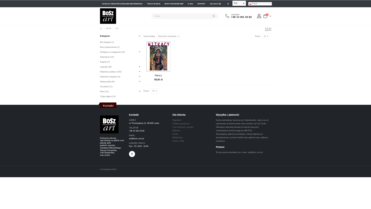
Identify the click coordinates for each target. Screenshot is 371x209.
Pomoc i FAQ (178, 141)
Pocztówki (104, 86)
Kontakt (201, 4)
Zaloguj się (215, 4)
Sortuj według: (149, 36)
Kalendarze (105, 57)
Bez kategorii (105, 42)
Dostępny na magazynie (110, 52)
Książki (103, 62)
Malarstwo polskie (107, 72)
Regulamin (176, 120)
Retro (102, 91)
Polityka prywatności (181, 123)
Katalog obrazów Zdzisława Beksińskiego (122, 4)
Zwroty (175, 134)
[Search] (213, 16)
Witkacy (158, 75)
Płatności (176, 130)
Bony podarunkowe (174, 4)
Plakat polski (105, 81)
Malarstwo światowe (108, 76)
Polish (254, 3)
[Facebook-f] (132, 154)
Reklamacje (177, 137)
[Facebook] (228, 4)
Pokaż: (258, 36)
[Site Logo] (108, 16)
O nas (190, 4)
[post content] (158, 56)
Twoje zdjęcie (153, 4)
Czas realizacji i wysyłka (182, 127)
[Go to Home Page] (101, 28)
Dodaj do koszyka (161, 68)
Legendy (104, 67)
